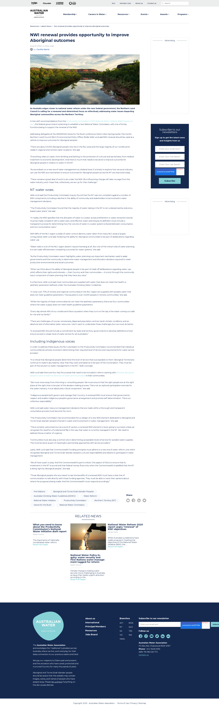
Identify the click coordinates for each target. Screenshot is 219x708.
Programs (182, 14)
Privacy (133, 703)
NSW (131, 623)
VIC (121, 635)
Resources (123, 14)
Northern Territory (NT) (105, 500)
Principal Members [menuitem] (95, 626)
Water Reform (90, 496)
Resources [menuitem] (91, 630)
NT (121, 627)
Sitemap (142, 703)
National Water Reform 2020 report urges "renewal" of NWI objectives (125, 527)
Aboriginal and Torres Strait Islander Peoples (73, 491)
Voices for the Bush (42, 505)
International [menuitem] (92, 622)
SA (121, 631)
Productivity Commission (75, 500)
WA (130, 635)
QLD (131, 627)
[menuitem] (113, 3)
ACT (121, 623)
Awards (164, 14)
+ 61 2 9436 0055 (153, 649)
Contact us (144, 655)
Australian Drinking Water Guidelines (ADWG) (55, 496)
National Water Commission (72, 505)
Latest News (46, 26)
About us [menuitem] (90, 618)
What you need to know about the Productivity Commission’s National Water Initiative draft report (49, 528)
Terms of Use (123, 703)
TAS (130, 631)
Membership (69, 14)
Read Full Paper (40, 545)
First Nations (39, 491)
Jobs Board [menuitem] (91, 634)
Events (144, 14)
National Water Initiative (45, 500)
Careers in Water (96, 14)
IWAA (122, 639)
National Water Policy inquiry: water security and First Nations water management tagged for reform (87, 558)
